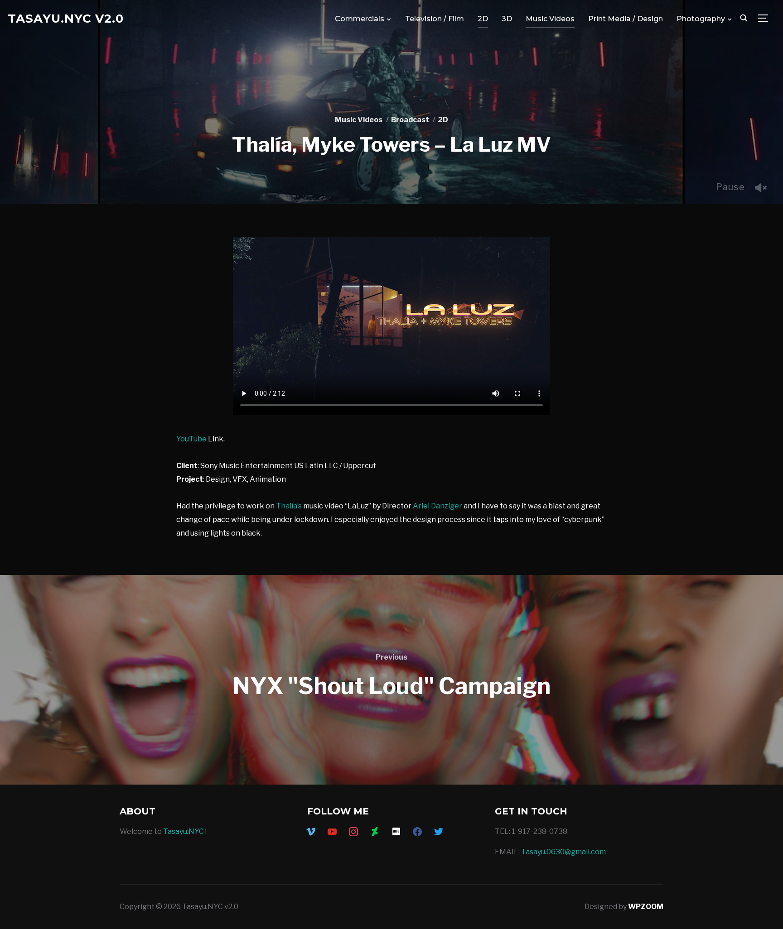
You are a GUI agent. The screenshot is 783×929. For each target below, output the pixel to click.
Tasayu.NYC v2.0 (66, 18)
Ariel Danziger (437, 506)
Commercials (359, 18)
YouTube (191, 439)
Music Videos (550, 18)
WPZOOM (645, 906)
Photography (701, 18)
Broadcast (410, 119)
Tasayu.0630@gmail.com (563, 852)
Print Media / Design (625, 18)
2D (483, 18)
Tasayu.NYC (183, 831)
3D (507, 18)
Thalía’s (289, 506)
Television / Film (434, 18)
